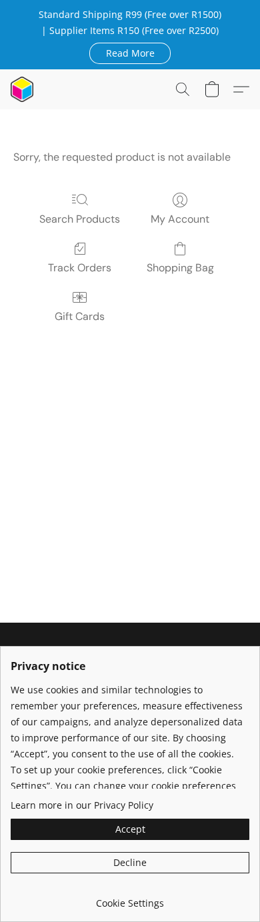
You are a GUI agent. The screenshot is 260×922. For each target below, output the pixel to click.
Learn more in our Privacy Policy (82, 805)
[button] (130, 53)
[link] (130, 898)
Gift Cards (80, 316)
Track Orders (79, 268)
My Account (180, 219)
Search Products (79, 219)
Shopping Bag (180, 268)
